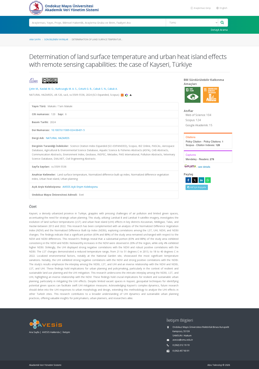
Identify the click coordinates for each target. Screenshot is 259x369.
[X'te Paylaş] (195, 180)
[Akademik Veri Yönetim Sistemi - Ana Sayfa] (36, 8)
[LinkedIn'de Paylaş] (201, 180)
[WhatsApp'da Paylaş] (208, 180)
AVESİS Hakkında (51, 332)
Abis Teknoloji (214, 365)
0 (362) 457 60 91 (180, 350)
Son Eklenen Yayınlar (56, 39)
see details (204, 166)
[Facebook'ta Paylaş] (188, 180)
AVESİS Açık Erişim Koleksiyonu (80, 186)
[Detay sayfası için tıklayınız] (193, 94)
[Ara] (222, 23)
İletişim (66, 332)
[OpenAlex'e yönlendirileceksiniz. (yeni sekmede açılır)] (130, 94)
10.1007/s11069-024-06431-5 (68, 130)
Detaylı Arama (219, 29)
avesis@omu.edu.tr (182, 339)
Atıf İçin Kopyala (198, 187)
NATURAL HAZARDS (57, 138)
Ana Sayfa (35, 39)
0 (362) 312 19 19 (180, 345)
